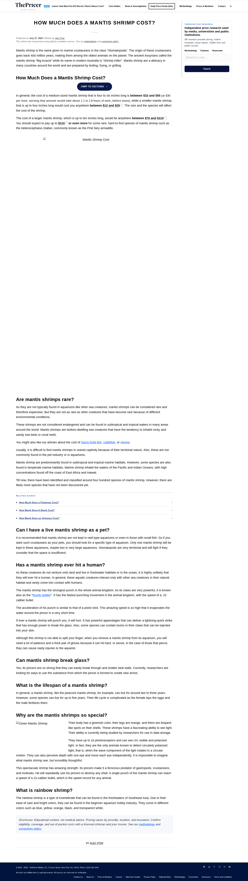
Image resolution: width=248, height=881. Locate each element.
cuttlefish (109, 442)
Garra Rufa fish (91, 442)
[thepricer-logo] (28, 6)
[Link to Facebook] (214, 866)
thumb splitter (42, 595)
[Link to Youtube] (229, 866)
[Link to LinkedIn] (209, 866)
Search (207, 69)
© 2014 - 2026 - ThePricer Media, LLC (31, 867)
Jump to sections (92, 86)
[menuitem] (74, 6)
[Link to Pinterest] (224, 866)
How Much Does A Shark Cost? (37, 510)
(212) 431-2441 (92, 867)
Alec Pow (59, 38)
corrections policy (110, 41)
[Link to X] (204, 866)
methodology (90, 41)
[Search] (231, 6)
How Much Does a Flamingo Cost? (39, 502)
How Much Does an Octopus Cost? (39, 518)
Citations (204, 50)
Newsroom (217, 50)
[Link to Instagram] (219, 866)
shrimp (125, 442)
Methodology (191, 50)
